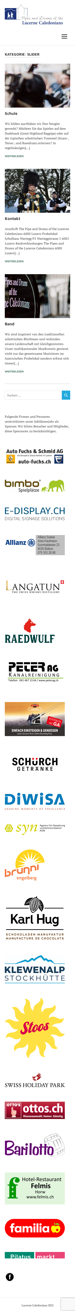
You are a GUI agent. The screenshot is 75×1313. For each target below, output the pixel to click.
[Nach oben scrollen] (67, 1305)
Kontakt (12, 218)
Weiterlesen (14, 156)
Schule (11, 113)
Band (9, 324)
